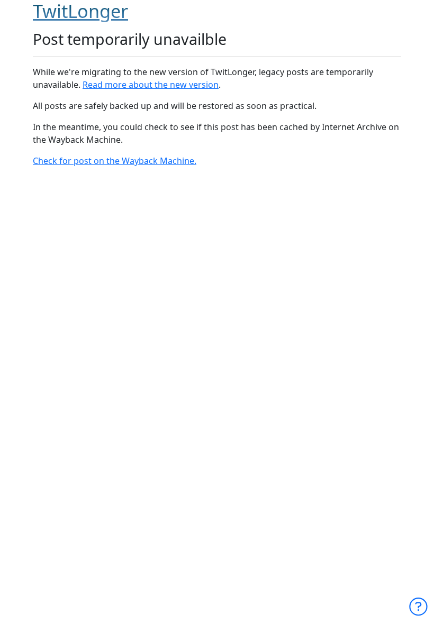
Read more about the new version (151, 84)
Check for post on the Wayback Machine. (114, 161)
